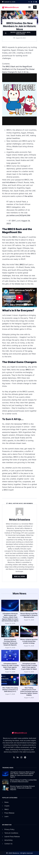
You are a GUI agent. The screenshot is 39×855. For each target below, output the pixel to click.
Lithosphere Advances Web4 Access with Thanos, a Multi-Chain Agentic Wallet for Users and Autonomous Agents (10, 617)
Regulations (20, 34)
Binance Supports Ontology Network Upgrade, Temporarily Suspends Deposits (10, 642)
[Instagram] (33, 1)
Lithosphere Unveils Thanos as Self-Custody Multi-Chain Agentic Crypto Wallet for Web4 (29, 666)
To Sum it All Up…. (22, 72)
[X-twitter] (29, 1)
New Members (28, 503)
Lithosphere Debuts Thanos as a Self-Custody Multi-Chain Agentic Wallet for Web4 (10, 666)
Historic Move (18, 503)
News (28, 32)
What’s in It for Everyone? (15, 69)
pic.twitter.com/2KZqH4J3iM (18, 215)
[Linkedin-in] (31, 1)
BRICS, (15, 237)
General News (21, 32)
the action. (28, 196)
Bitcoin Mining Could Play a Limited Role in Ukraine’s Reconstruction (29, 615)
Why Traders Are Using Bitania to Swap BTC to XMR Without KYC (10, 689)
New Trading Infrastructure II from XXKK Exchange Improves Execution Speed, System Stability (29, 691)
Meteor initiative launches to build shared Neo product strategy (29, 641)
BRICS (22, 264)
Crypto (12, 32)
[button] (29, 7)
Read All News (19, 576)
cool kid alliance (9, 182)
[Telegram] (36, 1)
